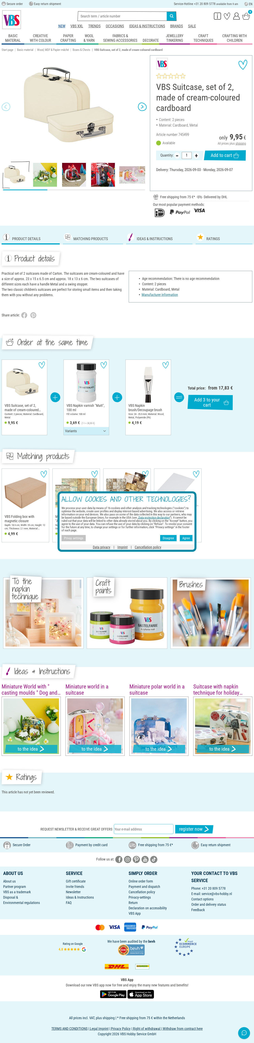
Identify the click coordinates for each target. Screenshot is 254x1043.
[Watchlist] (227, 16)
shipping (241, 143)
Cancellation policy (142, 892)
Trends (94, 26)
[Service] (217, 16)
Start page (7, 50)
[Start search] (172, 16)
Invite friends (75, 886)
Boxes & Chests (81, 50)
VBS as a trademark (17, 892)
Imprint (122, 547)
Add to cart (221, 155)
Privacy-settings (140, 897)
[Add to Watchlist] (243, 65)
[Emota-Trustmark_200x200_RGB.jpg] (185, 947)
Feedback (198, 910)
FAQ (69, 903)
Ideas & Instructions (147, 26)
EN (250, 4)
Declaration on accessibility (148, 908)
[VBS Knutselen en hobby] (11, 20)
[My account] (236, 16)
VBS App (135, 913)
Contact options (202, 899)
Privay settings (73, 538)
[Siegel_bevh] (131, 949)
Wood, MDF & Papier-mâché (53, 50)
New (61, 26)
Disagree (168, 538)
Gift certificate (76, 881)
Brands (176, 26)
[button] (6, 106)
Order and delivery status (208, 904)
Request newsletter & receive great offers (76, 829)
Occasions (115, 26)
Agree (186, 538)
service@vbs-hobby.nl (217, 894)
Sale (192, 26)
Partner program (14, 886)
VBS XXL (76, 26)
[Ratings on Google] (73, 947)
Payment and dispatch (144, 886)
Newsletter (73, 892)
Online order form (141, 881)
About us (9, 881)
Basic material (25, 50)
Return (133, 903)
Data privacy (101, 547)
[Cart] (246, 16)
